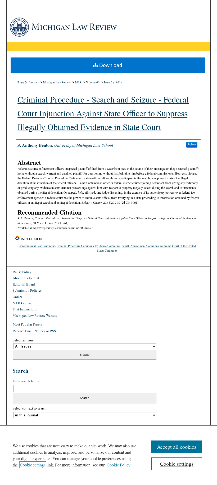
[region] (108, 455)
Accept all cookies (176, 446)
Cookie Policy (118, 465)
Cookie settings (33, 465)
